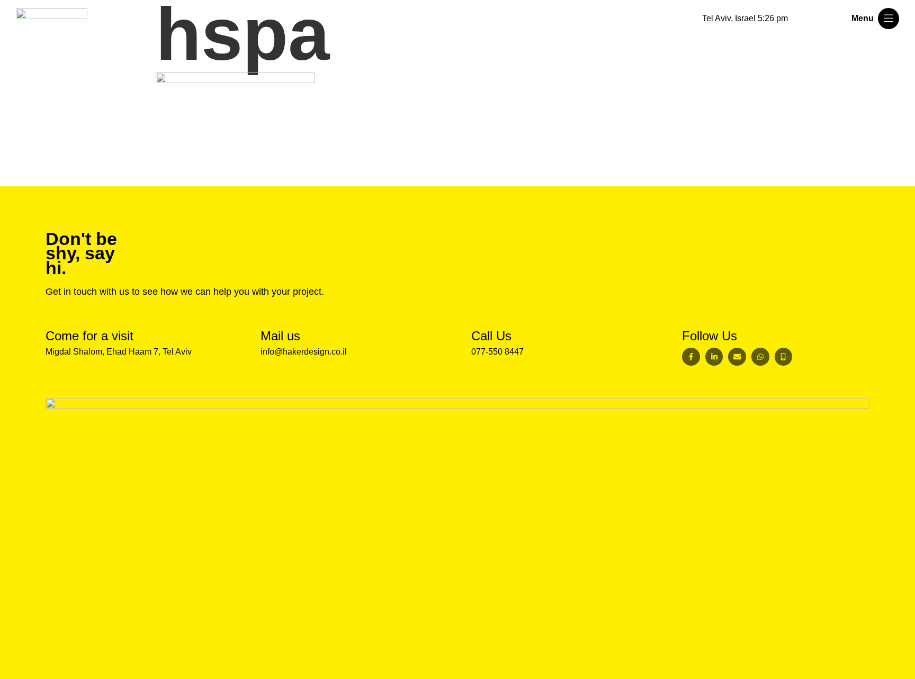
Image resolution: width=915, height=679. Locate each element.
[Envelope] (737, 357)
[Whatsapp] (760, 357)
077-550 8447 (497, 351)
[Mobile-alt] (784, 357)
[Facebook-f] (691, 357)
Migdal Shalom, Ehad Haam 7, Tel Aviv (119, 351)
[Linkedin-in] (714, 357)
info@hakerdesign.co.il (304, 351)
